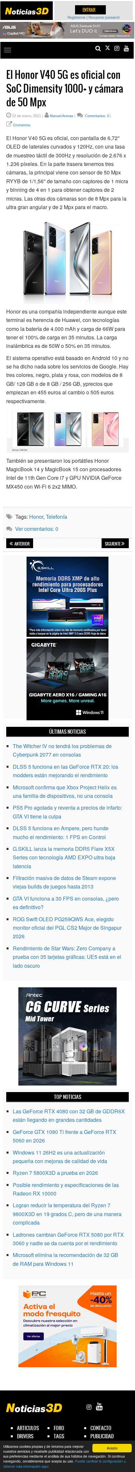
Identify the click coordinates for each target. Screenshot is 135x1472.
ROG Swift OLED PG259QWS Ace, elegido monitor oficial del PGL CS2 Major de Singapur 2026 (67, 927)
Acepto (112, 1447)
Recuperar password (104, 17)
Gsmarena (21, 125)
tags (59, 1436)
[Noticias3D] (26, 11)
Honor (36, 516)
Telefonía (56, 516)
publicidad (102, 1436)
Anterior (22, 544)
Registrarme (77, 17)
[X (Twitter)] (107, 48)
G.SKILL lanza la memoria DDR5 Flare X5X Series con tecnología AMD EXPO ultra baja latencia (64, 857)
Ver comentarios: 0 (36, 528)
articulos (28, 1428)
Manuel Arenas (61, 116)
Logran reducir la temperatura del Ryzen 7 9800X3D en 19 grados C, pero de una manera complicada (67, 1213)
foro (59, 1428)
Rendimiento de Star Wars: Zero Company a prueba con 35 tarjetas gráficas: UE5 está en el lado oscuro (67, 956)
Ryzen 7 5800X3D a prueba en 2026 (55, 1172)
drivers (25, 1436)
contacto (100, 1428)
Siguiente (113, 544)
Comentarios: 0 (96, 116)
